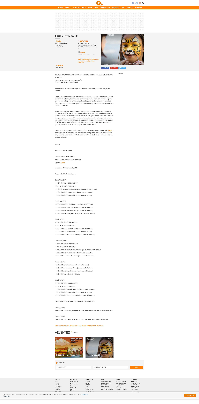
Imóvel (102, 379)
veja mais (75, 332)
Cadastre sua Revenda (121, 389)
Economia (57, 385)
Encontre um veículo (121, 381)
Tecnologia (58, 391)
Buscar (136, 367)
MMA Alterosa (134, 389)
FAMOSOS (60, 8)
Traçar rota (82, 52)
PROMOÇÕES (130, 8)
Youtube (140, 3)
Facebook (133, 3)
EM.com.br (57, 379)
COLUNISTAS (68, 8)
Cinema (72, 389)
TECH (123, 8)
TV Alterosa (134, 379)
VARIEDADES (138, 8)
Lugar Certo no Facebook (107, 388)
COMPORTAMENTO (105, 8)
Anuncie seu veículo (121, 383)
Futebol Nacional (90, 391)
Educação (57, 389)
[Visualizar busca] (143, 3)
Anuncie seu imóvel (105, 383)
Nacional (57, 388)
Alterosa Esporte (135, 386)
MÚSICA (90, 8)
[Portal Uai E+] (99, 3)
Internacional (58, 386)
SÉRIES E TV (76, 8)
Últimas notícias (105, 386)
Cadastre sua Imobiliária (107, 389)
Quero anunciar (74, 381)
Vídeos (117, 386)
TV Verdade (134, 385)
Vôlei (87, 386)
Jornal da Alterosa (135, 383)
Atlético (87, 383)
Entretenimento (74, 384)
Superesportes (89, 379)
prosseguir (190, 395)
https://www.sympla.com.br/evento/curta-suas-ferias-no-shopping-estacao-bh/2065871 (88, 61)
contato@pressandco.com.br (87, 55)
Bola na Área (134, 388)
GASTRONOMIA (115, 8)
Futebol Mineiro (89, 389)
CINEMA (84, 8)
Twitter (136, 3)
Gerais (56, 381)
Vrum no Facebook (120, 388)
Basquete (88, 388)
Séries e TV (73, 387)
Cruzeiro (88, 385)
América (88, 381)
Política (57, 383)
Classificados (73, 379)
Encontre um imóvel (106, 381)
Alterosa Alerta (135, 381)
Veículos (118, 379)
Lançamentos (104, 385)
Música (72, 391)
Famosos (72, 386)
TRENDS (96, 8)
